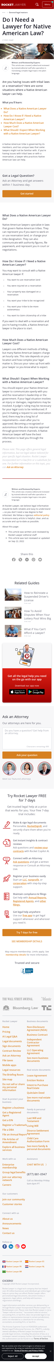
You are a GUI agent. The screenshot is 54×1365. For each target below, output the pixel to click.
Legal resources (11, 1070)
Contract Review (11, 1050)
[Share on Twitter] (21, 559)
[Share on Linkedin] (27, 559)
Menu (47, 4)
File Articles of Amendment (10, 1141)
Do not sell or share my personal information (13, 1087)
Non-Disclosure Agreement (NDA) (37, 1028)
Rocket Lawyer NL (37, 1266)
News (5, 1228)
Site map (7, 1079)
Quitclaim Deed (35, 1092)
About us (7, 1218)
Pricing (6, 1031)
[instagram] (18, 1247)
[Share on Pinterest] (34, 559)
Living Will (32, 1125)
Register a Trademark (14, 1125)
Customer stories (12, 1204)
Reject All (13, 1356)
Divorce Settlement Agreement (38, 1132)
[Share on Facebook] (14, 559)
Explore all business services (13, 1148)
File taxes (7, 1060)
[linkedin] (11, 1247)
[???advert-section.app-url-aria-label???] (17, 692)
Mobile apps (9, 1065)
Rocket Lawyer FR (14, 1266)
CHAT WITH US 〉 (37, 1164)
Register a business (13, 1107)
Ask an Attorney (15, 467)
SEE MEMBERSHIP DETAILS (27, 941)
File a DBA (8, 1129)
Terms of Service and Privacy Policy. (29, 1350)
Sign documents (11, 1046)
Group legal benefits (13, 1172)
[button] (3, 12)
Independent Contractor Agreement (34, 1042)
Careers (6, 1184)
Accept (35, 1356)
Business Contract (37, 1034)
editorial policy (41, 515)
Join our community (13, 1199)
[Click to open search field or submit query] (37, 4)
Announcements (11, 1223)
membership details (16, 954)
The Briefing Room (12, 1074)
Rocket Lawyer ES (36, 1261)
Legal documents (12, 1041)
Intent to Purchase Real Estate (37, 1086)
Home (5, 1027)
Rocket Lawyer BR (14, 1271)
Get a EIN (7, 1120)
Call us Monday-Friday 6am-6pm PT (38, 1182)
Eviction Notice (35, 1080)
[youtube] (24, 1247)
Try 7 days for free (26, 932)
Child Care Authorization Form (38, 1140)
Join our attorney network (12, 1178)
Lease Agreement (37, 1075)
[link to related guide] (13, 597)
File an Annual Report (14, 1134)
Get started (26, 193)
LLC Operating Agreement (35, 1052)
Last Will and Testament (34, 1119)
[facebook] (5, 1247)
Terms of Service (41, 1338)
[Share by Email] (40, 559)
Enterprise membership (9, 1166)
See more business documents (37, 1059)
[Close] (50, 1351)
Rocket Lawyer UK (14, 1261)
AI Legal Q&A (9, 1036)
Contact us (8, 1233)
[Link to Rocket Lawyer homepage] (13, 5)
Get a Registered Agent (11, 1114)
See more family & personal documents (38, 1147)
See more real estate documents (38, 1099)
